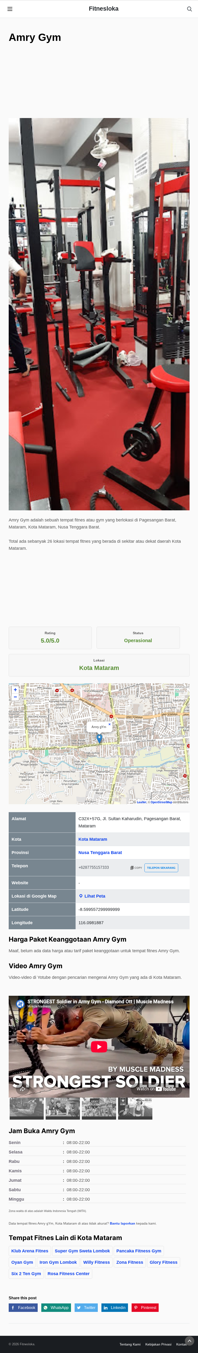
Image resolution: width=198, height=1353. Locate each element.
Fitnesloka (104, 8)
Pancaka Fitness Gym (138, 1251)
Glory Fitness (163, 1262)
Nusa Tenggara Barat (100, 852)
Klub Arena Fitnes (29, 1251)
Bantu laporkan (122, 1223)
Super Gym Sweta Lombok (82, 1251)
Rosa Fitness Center (69, 1273)
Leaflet (141, 802)
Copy (138, 867)
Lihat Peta (94, 896)
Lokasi (99, 660)
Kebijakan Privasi (158, 1344)
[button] (99, 739)
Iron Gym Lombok (58, 1262)
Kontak (181, 1344)
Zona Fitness (129, 1262)
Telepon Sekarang (161, 867)
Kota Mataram (92, 839)
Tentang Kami (130, 1344)
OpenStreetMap (161, 802)
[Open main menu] (10, 9)
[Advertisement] (99, 92)
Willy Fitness (96, 1262)
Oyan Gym (22, 1262)
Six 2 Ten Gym (26, 1273)
